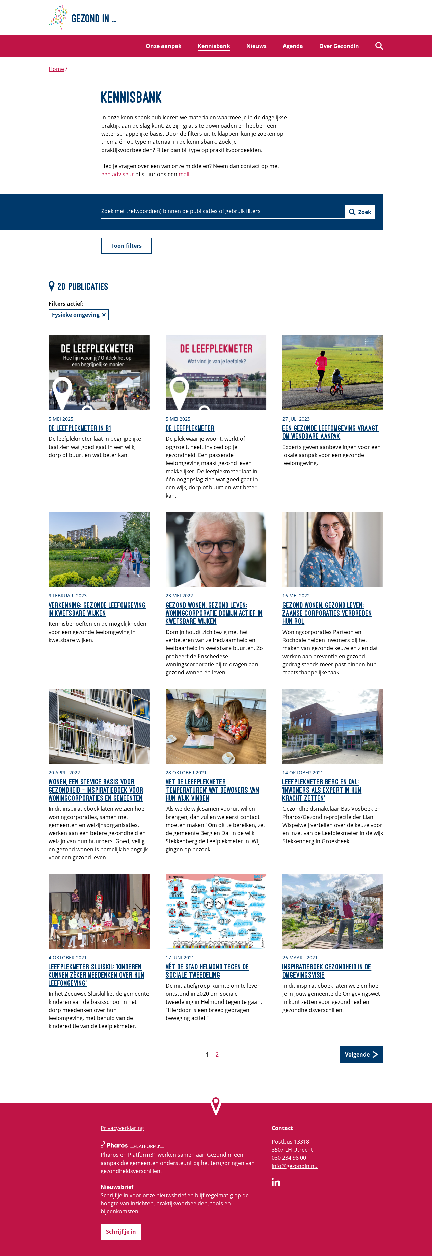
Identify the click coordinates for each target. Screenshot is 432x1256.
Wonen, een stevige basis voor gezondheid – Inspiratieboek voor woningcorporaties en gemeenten (96, 790)
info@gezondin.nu (295, 1166)
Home (56, 69)
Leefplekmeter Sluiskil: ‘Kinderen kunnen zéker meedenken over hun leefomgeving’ (96, 975)
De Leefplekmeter (190, 428)
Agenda (293, 46)
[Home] (216, 17)
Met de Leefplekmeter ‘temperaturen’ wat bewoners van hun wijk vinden (212, 790)
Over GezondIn (339, 46)
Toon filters (126, 245)
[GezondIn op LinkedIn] (276, 1183)
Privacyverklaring (122, 1128)
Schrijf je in (121, 1231)
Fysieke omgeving (76, 314)
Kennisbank (214, 46)
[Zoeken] (379, 46)
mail (184, 174)
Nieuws (256, 46)
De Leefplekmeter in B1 (80, 428)
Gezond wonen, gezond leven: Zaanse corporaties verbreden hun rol (327, 613)
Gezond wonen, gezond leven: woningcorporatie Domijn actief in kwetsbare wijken (214, 613)
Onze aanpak (164, 46)
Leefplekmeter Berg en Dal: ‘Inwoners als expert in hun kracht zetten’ (321, 790)
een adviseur (117, 174)
